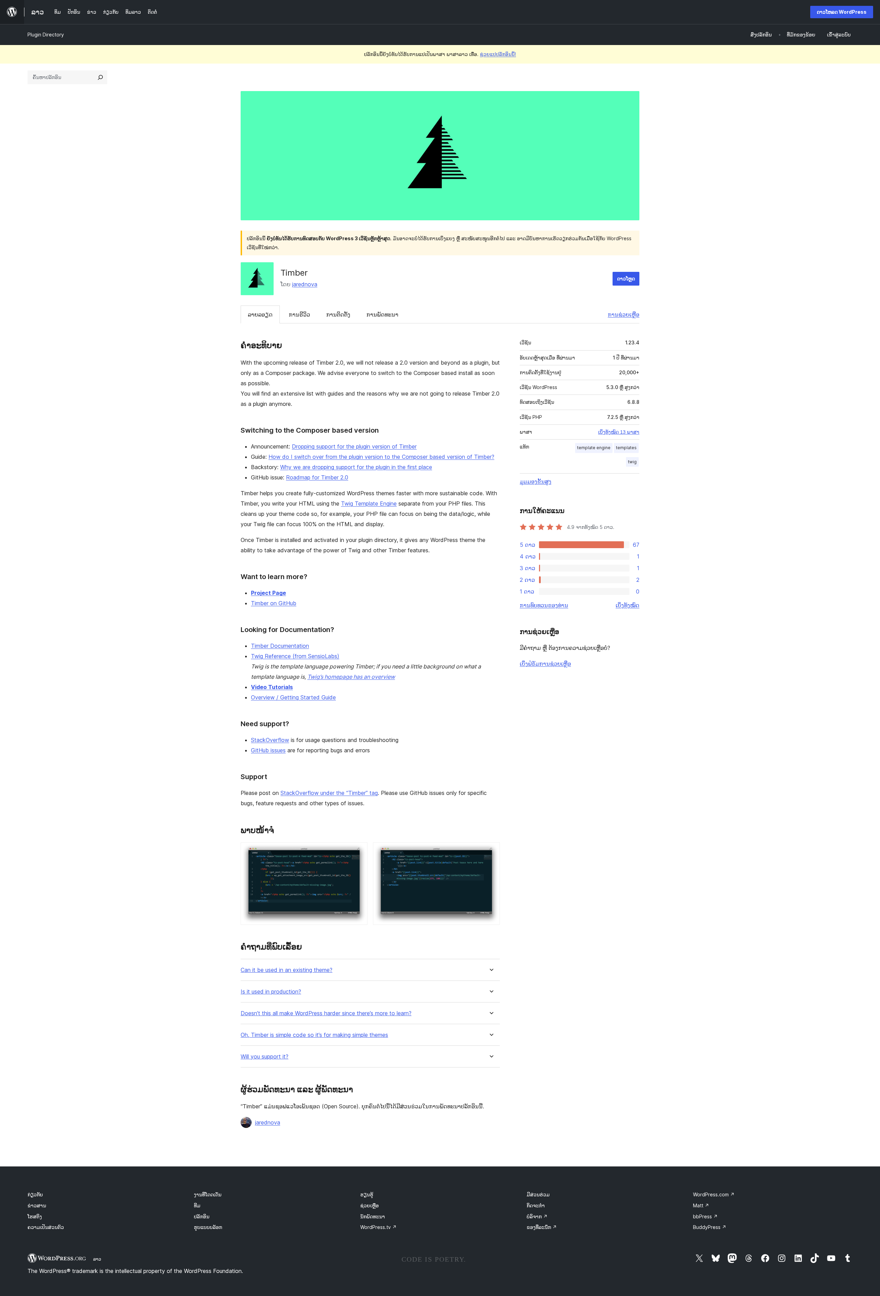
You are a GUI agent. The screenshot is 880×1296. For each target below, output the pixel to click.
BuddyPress (709, 1227)
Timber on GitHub (273, 603)
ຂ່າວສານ (37, 1205)
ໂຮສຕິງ (35, 1216)
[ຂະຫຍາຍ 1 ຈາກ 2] (358, 851)
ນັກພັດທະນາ (372, 1216)
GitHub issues (268, 750)
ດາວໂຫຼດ (626, 278)
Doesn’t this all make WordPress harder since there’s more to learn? (326, 1013)
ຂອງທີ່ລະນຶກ (542, 1227)
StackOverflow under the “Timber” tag (329, 792)
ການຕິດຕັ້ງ (338, 314)
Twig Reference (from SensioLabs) (295, 656)
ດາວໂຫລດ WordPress (842, 12)
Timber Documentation (280, 645)
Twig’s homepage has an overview (351, 676)
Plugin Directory (46, 34)
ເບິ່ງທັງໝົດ (627, 605)
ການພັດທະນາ (382, 314)
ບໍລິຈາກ (537, 1216)
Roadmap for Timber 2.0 (317, 477)
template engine (593, 447)
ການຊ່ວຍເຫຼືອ (623, 314)
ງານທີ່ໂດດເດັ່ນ (207, 1194)
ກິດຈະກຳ (536, 1205)
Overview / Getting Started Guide (293, 697)
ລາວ (97, 1259)
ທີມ (197, 1205)
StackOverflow (270, 739)
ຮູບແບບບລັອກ (208, 1227)
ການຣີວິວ (299, 314)
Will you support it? (264, 1056)
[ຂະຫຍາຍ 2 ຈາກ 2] (490, 851)
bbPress (705, 1216)
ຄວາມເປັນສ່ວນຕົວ (46, 1227)
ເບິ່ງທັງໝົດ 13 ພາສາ (618, 432)
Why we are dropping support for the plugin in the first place (356, 467)
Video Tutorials (272, 687)
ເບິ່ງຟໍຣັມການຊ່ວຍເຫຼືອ (545, 663)
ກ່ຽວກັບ (35, 1194)
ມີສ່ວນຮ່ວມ (538, 1194)
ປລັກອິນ (201, 1216)
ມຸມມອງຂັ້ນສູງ (535, 481)
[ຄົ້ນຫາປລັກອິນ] (100, 77)
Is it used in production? (271, 991)
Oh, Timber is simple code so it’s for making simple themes (314, 1035)
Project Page (268, 592)
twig (632, 461)
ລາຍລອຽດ (260, 314)
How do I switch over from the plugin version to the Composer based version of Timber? (381, 456)
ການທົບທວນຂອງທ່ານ (544, 605)
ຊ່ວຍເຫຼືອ (369, 1205)
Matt (701, 1205)
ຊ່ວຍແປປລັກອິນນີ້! (498, 54)
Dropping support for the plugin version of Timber (354, 446)
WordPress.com (714, 1194)
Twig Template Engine (369, 503)
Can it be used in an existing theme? (286, 970)
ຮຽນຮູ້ (366, 1194)
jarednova (304, 284)
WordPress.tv (378, 1227)
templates (626, 447)
